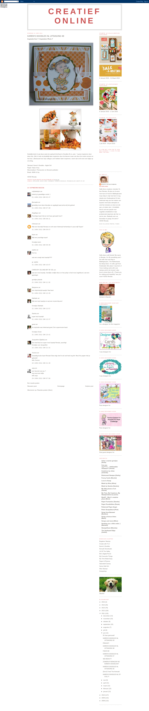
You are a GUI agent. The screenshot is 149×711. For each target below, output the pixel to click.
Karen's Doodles (60, 181)
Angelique (35, 213)
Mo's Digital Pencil (105, 554)
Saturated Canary (105, 563)
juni (104, 633)
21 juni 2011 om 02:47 (41, 197)
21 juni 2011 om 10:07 (41, 265)
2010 (103, 695)
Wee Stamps (103, 568)
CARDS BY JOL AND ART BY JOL (43, 270)
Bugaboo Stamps (104, 541)
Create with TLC (104, 544)
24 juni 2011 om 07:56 (41, 378)
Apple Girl (48, 165)
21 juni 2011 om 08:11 (41, 219)
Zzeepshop (103, 571)
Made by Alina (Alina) (108, 483)
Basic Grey (44, 181)
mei (104, 680)
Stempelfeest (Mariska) (109, 528)
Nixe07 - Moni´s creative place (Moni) (109, 498)
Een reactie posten (33, 383)
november (106, 618)
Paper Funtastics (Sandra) (110, 501)
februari (106, 688)
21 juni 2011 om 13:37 (41, 319)
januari (105, 691)
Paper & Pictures (104, 561)
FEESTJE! (106, 651)
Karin (33, 234)
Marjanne (35, 287)
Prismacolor (71, 181)
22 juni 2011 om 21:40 (41, 363)
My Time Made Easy (105, 558)
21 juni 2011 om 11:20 (41, 282)
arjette (34, 250)
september (107, 624)
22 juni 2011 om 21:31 (41, 347)
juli (104, 630)
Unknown (35, 224)
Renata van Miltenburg (109, 184)
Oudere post (89, 386)
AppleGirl (36, 181)
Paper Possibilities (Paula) (110, 504)
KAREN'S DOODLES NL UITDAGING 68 (45, 36)
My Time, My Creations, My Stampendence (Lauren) (110, 493)
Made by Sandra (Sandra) (110, 486)
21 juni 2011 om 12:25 (41, 293)
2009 (103, 698)
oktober (106, 621)
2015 (103, 602)
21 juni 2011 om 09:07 (41, 229)
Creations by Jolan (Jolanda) (108, 471)
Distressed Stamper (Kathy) (110, 475)
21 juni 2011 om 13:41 (41, 334)
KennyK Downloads (105, 549)
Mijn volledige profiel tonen (109, 223)
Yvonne (34, 353)
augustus (106, 627)
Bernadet (35, 202)
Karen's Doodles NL (64, 154)
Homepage (60, 386)
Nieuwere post (32, 386)
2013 (103, 608)
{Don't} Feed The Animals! (111, 671)
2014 (103, 605)
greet (33, 324)
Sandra (34, 313)
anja (33, 368)
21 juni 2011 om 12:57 (41, 308)
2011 (103, 613)
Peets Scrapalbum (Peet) (109, 509)
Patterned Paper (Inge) (109, 507)
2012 (103, 610)
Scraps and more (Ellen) (109, 521)
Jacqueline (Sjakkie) (38, 339)
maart (105, 686)
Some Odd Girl (104, 566)
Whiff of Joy (80, 181)
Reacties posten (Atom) (44, 390)
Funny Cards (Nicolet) (109, 478)
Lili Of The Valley (104, 551)
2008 (103, 700)
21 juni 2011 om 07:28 (41, 208)
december (106, 616)
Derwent (51, 181)
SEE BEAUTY (107, 659)
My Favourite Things (106, 556)
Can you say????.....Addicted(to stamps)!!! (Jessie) (109, 466)
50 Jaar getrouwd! (109, 635)
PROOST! (106, 643)
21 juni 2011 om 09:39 (41, 245)
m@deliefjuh (36, 191)
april (104, 683)
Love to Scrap (106, 480)
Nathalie (34, 298)
